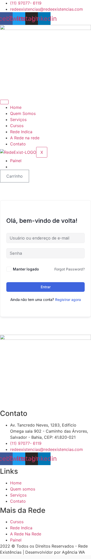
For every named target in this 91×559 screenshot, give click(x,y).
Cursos (17, 125)
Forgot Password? (69, 269)
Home (15, 107)
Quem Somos (23, 113)
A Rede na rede (24, 137)
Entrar (46, 287)
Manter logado (26, 269)
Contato (18, 143)
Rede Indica (21, 131)
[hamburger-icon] (4, 102)
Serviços (18, 119)
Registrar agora (68, 299)
